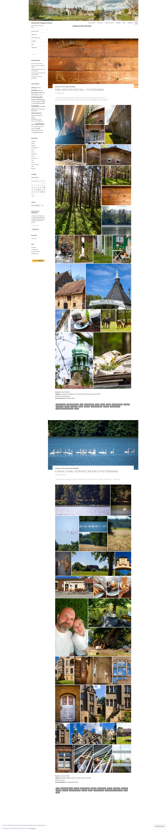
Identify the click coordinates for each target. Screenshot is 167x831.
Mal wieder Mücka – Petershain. (79, 89)
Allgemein (33, 141)
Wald (76, 408)
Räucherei (124, 788)
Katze (102, 404)
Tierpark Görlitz (35, 130)
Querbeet (118, 22)
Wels (125, 790)
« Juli (33, 196)
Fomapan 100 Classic (36, 101)
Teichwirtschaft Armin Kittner (65, 408)
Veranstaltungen (35, 164)
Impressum (130, 22)
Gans (32, 103)
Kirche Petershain (117, 404)
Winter (32, 132)
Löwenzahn (60, 406)
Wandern (72, 86)
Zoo (41, 132)
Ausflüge (58, 86)
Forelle (77, 788)
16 (44, 187)
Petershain (74, 406)
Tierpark (37, 128)
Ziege (58, 792)
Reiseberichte (34, 158)
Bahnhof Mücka (61, 404)
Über (124, 22)
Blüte (32, 94)
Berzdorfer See (36, 93)
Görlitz (35, 106)
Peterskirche (34, 121)
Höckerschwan (89, 404)
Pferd (80, 406)
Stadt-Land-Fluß (109, 22)
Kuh (38, 109)
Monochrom (36, 113)
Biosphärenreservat (72, 404)
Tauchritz (33, 128)
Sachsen (87, 406)
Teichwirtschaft (115, 406)
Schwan (106, 406)
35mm (33, 88)
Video (32, 166)
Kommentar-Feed (35, 251)
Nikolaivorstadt (38, 119)
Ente (82, 404)
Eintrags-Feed (34, 249)
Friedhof (43, 101)
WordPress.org (34, 253)
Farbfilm (36, 94)
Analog (34, 90)
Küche (32, 156)
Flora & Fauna (91, 22)
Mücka (67, 406)
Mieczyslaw (34, 110)
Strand (42, 126)
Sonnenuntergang (37, 126)
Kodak (36, 109)
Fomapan (42, 99)
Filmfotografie (37, 97)
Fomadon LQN (35, 99)
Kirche (108, 404)
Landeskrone (42, 109)
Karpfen (94, 788)
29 (42, 192)
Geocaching (41, 103)
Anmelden (33, 247)
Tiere (66, 468)
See (32, 126)
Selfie (90, 790)
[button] (70, 124)
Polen (38, 121)
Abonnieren (35, 229)
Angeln (38, 90)
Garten (36, 103)
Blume (43, 92)
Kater (97, 404)
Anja (58, 788)
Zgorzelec (37, 132)
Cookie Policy (33, 828)
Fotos (63, 86)
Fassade (40, 94)
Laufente (126, 404)
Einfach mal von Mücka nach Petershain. (87, 471)
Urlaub (67, 86)
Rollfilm (33, 124)
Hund (40, 106)
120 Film (38, 87)
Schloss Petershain (97, 406)
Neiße (33, 119)
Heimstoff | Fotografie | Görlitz (41, 23)
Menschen (100, 22)
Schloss (65, 790)
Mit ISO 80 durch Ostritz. (37, 63)
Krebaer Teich (102, 788)
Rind (42, 121)
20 (38, 189)
